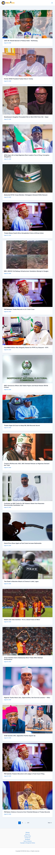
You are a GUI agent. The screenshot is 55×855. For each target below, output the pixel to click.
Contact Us (27, 837)
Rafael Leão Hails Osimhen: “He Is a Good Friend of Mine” (22, 619)
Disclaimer (27, 839)
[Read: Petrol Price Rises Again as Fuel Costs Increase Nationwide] (28, 526)
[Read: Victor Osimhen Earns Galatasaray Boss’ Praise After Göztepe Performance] (28, 641)
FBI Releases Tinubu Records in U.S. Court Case (19, 309)
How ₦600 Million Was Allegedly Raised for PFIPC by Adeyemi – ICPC (26, 347)
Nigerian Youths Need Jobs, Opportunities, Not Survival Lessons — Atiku (27, 697)
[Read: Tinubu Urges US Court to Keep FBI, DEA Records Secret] (28, 408)
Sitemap (28, 832)
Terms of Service (27, 841)
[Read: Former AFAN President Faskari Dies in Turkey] (28, 62)
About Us (27, 834)
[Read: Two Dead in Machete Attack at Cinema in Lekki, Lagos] (28, 564)
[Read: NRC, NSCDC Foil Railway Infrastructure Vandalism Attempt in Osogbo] (28, 254)
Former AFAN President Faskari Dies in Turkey (18, 79)
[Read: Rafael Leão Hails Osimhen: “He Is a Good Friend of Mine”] (28, 603)
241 (28, 822)
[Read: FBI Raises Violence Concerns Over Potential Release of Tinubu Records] (28, 795)
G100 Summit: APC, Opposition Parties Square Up (19, 735)
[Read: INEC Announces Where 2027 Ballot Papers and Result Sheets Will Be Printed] (28, 369)
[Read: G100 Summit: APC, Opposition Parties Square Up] (28, 719)
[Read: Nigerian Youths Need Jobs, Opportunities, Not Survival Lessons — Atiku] (28, 681)
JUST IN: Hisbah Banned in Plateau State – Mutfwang (20, 40)
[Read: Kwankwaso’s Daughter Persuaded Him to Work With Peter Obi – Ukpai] (28, 100)
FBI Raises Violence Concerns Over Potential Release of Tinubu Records (27, 812)
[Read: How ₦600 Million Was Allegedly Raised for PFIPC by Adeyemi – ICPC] (28, 330)
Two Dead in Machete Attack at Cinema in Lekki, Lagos (21, 581)
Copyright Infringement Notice (27, 843)
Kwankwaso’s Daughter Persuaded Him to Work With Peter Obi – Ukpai (26, 117)
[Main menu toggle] (52, 2)
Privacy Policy (27, 836)
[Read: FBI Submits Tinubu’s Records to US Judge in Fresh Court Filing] (28, 757)
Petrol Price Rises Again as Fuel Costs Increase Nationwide (22, 543)
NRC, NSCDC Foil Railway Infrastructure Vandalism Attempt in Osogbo (26, 271)
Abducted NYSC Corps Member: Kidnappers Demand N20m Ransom (25, 195)
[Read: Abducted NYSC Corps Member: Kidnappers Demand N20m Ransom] (28, 178)
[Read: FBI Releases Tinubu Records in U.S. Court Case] (28, 292)
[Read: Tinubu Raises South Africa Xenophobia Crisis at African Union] (28, 216)
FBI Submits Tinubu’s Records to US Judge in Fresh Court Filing (24, 774)
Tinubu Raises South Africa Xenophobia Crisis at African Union (24, 233)
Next (50, 822)
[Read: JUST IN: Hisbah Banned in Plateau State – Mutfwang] (28, 24)
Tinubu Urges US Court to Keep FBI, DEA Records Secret (22, 425)
